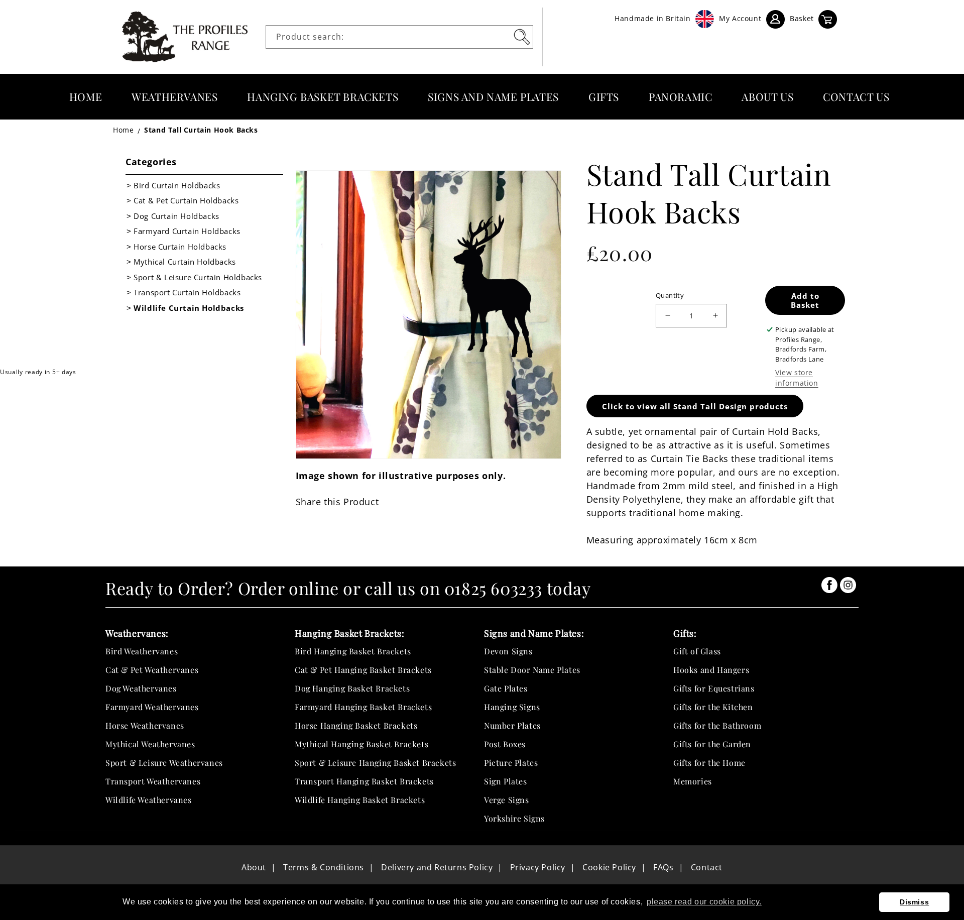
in (829, 585)
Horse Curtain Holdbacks (180, 247)
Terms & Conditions (323, 867)
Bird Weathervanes (141, 651)
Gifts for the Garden (712, 744)
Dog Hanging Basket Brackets (352, 688)
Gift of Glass (697, 651)
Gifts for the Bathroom (717, 725)
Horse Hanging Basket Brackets (356, 725)
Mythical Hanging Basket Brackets (361, 744)
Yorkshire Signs (514, 818)
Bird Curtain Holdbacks (177, 185)
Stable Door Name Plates (532, 669)
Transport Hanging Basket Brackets (364, 781)
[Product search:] (522, 37)
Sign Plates (505, 781)
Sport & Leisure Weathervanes (164, 762)
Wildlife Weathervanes (148, 799)
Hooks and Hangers (711, 669)
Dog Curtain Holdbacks (176, 216)
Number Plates (512, 725)
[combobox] (399, 37)
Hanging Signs (512, 707)
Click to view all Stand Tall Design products (695, 406)
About (254, 867)
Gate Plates (506, 688)
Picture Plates (511, 762)
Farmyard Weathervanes (152, 707)
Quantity (670, 295)
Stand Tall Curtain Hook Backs (201, 130)
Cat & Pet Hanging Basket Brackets (363, 669)
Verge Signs (506, 799)
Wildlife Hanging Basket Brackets (360, 799)
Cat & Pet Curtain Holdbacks (186, 200)
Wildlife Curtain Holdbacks (189, 308)
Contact (706, 867)
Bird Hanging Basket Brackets (353, 651)
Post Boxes (505, 744)
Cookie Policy (609, 867)
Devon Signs (508, 651)
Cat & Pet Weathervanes (151, 669)
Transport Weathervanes (152, 781)
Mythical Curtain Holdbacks (185, 262)
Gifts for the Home (709, 762)
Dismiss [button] (914, 902)
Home (123, 130)
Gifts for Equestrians (714, 688)
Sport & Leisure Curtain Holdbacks (198, 277)
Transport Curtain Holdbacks (187, 292)
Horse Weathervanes (144, 725)
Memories (692, 781)
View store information (796, 378)
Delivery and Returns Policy (437, 867)
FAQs (663, 867)
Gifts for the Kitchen (713, 707)
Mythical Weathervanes (150, 744)
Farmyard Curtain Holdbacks (187, 231)
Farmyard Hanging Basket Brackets (363, 707)
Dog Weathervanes (141, 688)
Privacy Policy (537, 867)
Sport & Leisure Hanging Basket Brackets (375, 762)
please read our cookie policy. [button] (704, 901)
